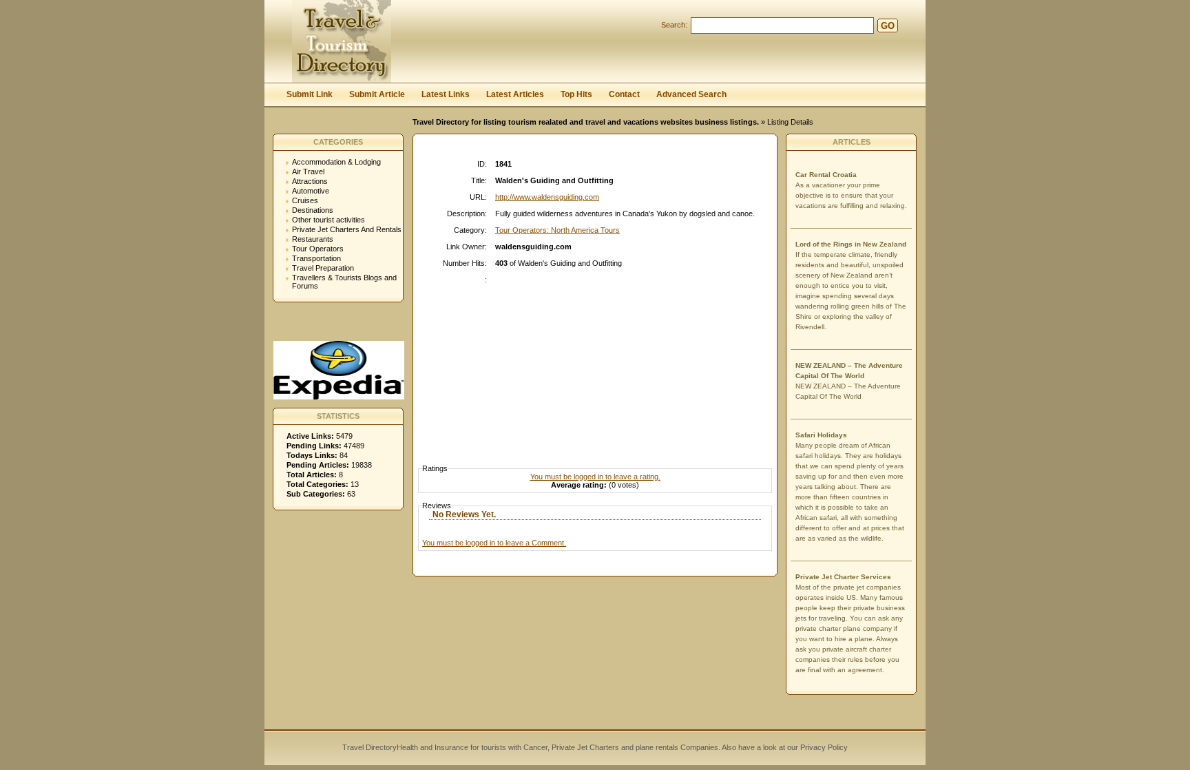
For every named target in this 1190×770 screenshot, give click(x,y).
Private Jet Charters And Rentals (346, 229)
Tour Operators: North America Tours (557, 230)
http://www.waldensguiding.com (547, 197)
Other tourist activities (328, 220)
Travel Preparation (323, 268)
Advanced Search (691, 94)
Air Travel (308, 171)
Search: (674, 25)
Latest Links (445, 94)
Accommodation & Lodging (336, 162)
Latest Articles (515, 94)
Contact (624, 94)
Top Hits (576, 94)
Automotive (310, 191)
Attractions (310, 181)
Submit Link (309, 94)
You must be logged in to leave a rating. (595, 476)
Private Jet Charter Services (843, 577)
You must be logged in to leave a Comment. (494, 543)
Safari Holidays (821, 435)
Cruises (305, 200)
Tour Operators (318, 248)
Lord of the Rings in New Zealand (850, 244)
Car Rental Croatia (826, 174)
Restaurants (312, 239)
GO (888, 26)
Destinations (312, 210)
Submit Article (377, 94)
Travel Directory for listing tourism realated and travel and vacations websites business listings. (586, 122)
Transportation (316, 258)
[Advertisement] (598, 361)
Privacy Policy (823, 747)
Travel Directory (369, 747)
